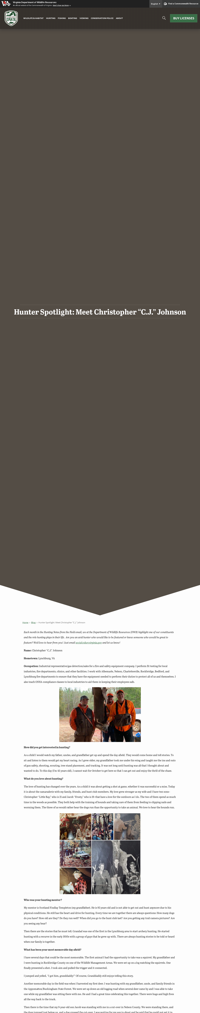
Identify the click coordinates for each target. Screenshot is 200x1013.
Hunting (50, 18)
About (119, 18)
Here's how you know (61, 5)
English (156, 4)
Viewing (84, 18)
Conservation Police (102, 18)
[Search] (164, 19)
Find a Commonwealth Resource (183, 3)
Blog (33, 622)
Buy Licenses (183, 18)
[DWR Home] (11, 18)
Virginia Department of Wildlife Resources (34, 2)
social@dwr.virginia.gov (89, 642)
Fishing (62, 18)
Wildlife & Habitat (33, 18)
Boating (72, 18)
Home (25, 622)
